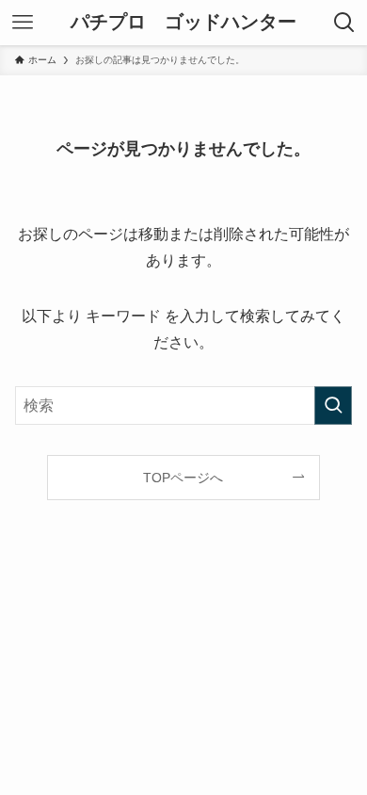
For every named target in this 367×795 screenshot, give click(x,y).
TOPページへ (183, 477)
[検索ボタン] (344, 22)
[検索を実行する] (333, 405)
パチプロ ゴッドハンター (183, 22)
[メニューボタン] (22, 22)
